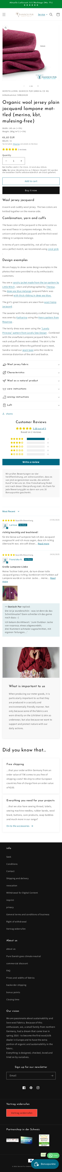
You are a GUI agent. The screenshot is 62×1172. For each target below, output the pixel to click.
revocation (11, 885)
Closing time (12, 999)
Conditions (12, 864)
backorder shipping (16, 985)
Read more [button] (43, 543)
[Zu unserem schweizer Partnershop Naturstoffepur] (12, 1141)
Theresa (50, 286)
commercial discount (17, 963)
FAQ (8, 970)
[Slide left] (24, 86)
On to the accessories (18, 825)
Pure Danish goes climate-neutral (23, 956)
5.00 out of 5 (39, 428)
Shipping (16, 144)
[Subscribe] (51, 1075)
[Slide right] (37, 86)
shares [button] (9, 413)
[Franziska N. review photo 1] (10, 593)
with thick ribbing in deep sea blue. (32, 295)
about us (11, 948)
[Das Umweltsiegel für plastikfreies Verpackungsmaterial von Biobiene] (44, 1145)
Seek (8, 856)
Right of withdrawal (16, 921)
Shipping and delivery (17, 878)
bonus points (13, 992)
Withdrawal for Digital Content (22, 892)
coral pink (53, 248)
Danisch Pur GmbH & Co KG (27, 1166)
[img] (18, 520)
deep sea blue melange (19, 291)
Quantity (6, 155)
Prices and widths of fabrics (20, 977)
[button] (3, 14)
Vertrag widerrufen (16, 928)
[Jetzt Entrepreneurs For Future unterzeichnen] (26, 1143)
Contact (10, 871)
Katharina (21, 317)
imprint (10, 900)
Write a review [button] (31, 462)
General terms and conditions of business (27, 914)
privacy (10, 907)
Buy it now (31, 190)
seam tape (27, 349)
